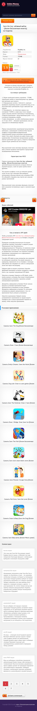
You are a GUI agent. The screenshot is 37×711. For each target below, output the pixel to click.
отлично (14, 65)
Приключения (22, 54)
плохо (14, 69)
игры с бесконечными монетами (25, 704)
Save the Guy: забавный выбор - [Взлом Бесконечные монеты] (18, 236)
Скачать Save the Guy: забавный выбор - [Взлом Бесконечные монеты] (19, 80)
